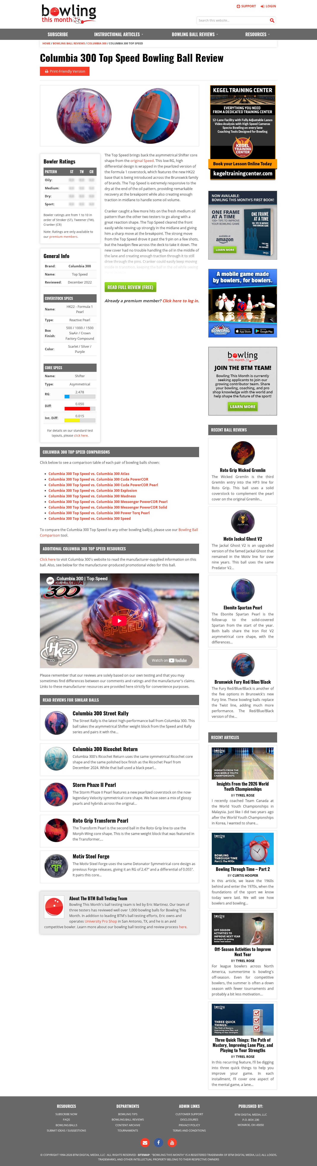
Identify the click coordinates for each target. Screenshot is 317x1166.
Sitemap (144, 1155)
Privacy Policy (189, 1125)
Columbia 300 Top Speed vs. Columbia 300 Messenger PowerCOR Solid (108, 507)
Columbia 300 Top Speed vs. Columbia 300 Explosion (93, 490)
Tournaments (128, 1130)
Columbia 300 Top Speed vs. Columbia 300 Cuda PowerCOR (98, 479)
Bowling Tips (127, 1114)
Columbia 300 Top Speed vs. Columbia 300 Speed (90, 518)
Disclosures (189, 1119)
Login (271, 6)
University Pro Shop (101, 921)
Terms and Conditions (189, 1130)
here (183, 927)
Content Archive (127, 1125)
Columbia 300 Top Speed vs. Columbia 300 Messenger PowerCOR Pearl (108, 501)
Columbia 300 (97, 43)
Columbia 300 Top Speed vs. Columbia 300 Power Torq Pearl (99, 513)
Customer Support (189, 1114)
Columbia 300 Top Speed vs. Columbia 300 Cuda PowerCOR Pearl (103, 485)
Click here (48, 559)
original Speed (142, 160)
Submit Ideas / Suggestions (66, 1130)
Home (46, 43)
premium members (63, 237)
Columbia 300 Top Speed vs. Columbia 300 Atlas (89, 473)
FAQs (66, 1119)
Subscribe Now (66, 1114)
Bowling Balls (66, 1125)
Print (67, 71)
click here (81, 435)
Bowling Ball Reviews (69, 43)
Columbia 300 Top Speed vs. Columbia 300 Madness (92, 496)
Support (248, 6)
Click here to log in (180, 300)
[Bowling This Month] (69, 21)
